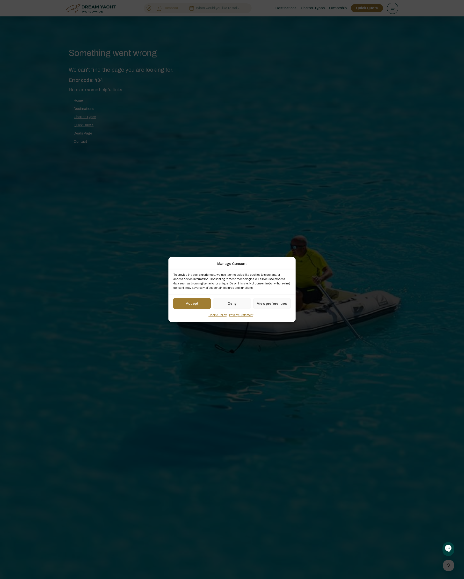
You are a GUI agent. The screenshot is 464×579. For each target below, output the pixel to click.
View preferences (272, 303)
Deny (232, 303)
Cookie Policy (218, 315)
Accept (192, 303)
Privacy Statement (241, 315)
